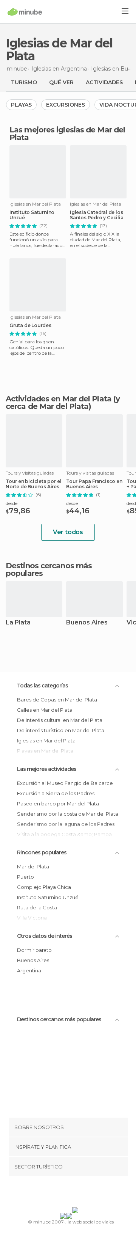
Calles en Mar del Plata (45, 710)
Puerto (25, 877)
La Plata (18, 623)
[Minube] (25, 11)
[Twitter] (66, 1193)
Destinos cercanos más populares (49, 569)
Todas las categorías (42, 685)
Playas (21, 104)
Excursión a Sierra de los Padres (55, 793)
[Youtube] (85, 1193)
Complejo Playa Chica (44, 887)
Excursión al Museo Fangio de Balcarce (65, 783)
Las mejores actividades (46, 769)
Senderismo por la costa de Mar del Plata (67, 814)
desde (11, 503)
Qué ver (61, 82)
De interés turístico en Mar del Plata (60, 730)
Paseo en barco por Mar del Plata (58, 803)
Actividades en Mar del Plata (58, 398)
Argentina (29, 970)
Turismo (24, 82)
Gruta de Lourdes (30, 325)
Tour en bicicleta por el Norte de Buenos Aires (33, 484)
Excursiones (65, 104)
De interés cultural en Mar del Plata (59, 720)
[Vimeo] (76, 1193)
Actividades (104, 82)
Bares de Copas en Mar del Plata (57, 700)
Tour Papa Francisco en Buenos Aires (94, 484)
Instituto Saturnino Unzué (31, 215)
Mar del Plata (33, 866)
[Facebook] (56, 1193)
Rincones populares (41, 852)
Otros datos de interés (44, 936)
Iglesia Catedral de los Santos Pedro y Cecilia (97, 215)
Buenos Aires (87, 623)
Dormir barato (34, 950)
